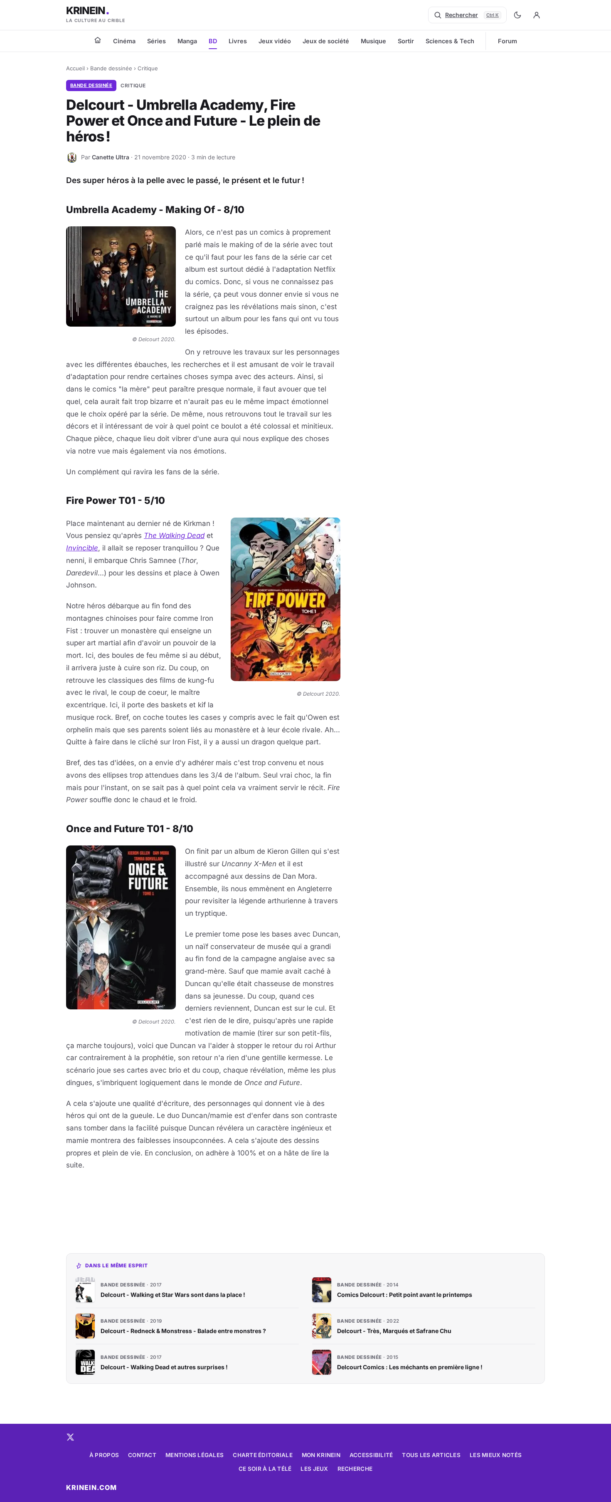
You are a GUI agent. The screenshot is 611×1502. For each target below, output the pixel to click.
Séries (156, 41)
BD (213, 41)
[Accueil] (98, 40)
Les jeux (314, 1468)
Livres (238, 41)
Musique (373, 41)
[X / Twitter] (70, 1437)
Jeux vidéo (275, 41)
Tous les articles (431, 1455)
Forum (507, 41)
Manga (187, 41)
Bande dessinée (111, 68)
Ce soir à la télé (265, 1468)
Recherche (355, 1468)
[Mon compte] (536, 15)
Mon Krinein (321, 1455)
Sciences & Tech (450, 41)
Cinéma (124, 41)
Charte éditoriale (263, 1455)
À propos (104, 1455)
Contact (142, 1455)
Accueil (75, 68)
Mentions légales (194, 1455)
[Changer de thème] (517, 15)
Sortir (406, 41)
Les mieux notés (496, 1455)
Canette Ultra (110, 157)
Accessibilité (371, 1455)
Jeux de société (326, 41)
